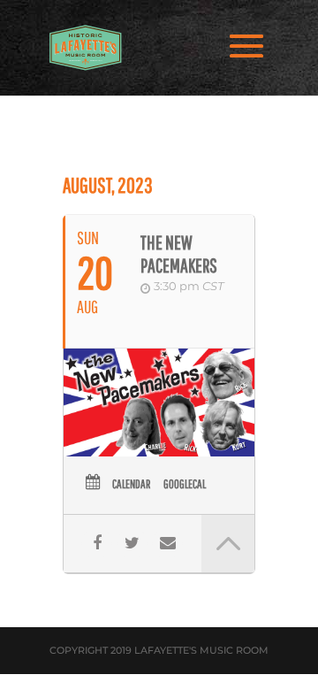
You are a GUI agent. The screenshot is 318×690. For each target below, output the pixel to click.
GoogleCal (184, 484)
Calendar (131, 484)
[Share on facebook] (96, 543)
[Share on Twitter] (132, 543)
